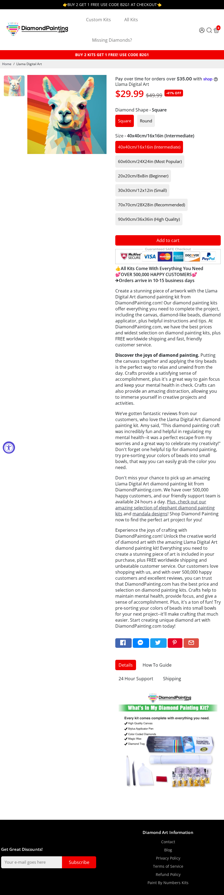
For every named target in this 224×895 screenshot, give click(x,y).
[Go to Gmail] (191, 643)
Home (6, 64)
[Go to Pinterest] (175, 643)
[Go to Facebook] (123, 643)
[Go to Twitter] (158, 643)
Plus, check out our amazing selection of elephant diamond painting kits (165, 508)
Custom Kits (98, 20)
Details (126, 665)
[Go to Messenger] (141, 643)
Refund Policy (168, 874)
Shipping (172, 679)
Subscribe (79, 862)
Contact (168, 841)
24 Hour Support (136, 679)
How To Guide (157, 665)
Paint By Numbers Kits (168, 882)
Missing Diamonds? (112, 40)
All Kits (131, 20)
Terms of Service (168, 866)
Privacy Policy (168, 858)
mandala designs (149, 514)
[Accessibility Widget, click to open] (9, 448)
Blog (168, 850)
